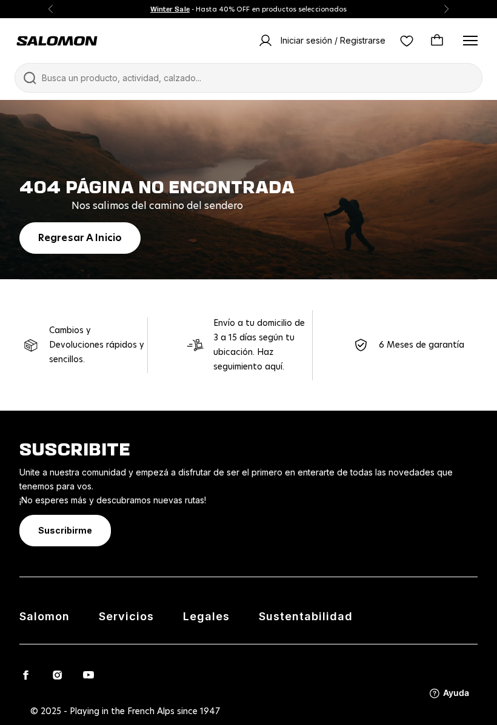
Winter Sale (170, 9)
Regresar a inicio (80, 238)
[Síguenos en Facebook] (25, 675)
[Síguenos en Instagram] (57, 675)
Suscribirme (65, 530)
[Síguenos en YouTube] (88, 675)
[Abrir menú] (470, 40)
